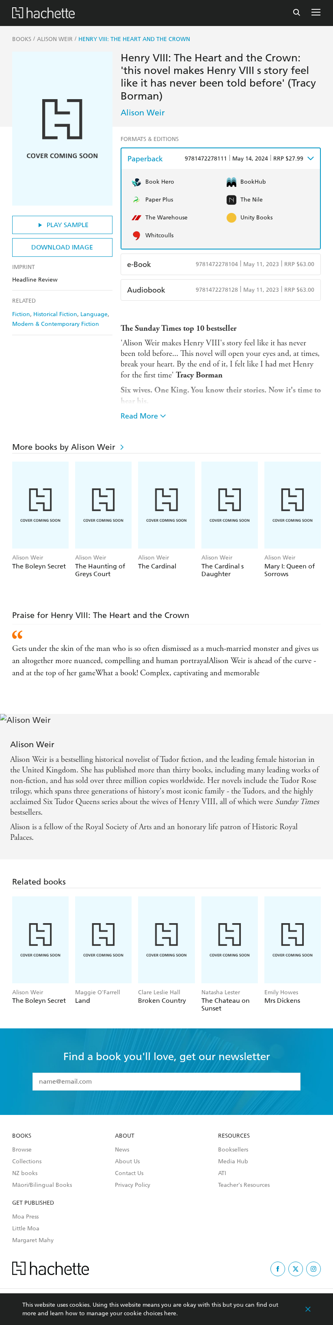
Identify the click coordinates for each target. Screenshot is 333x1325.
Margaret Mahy (33, 1240)
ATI (222, 1173)
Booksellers (233, 1150)
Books (21, 1136)
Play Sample (68, 225)
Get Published (33, 1203)
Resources (234, 1136)
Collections (26, 1162)
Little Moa (25, 1229)
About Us (127, 1162)
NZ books (24, 1173)
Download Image (62, 247)
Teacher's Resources (244, 1185)
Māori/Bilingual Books (42, 1185)
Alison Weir (143, 112)
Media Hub (233, 1162)
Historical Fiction (55, 314)
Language (94, 314)
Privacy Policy (132, 1185)
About (124, 1136)
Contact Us (129, 1173)
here (170, 1313)
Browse (22, 1150)
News (122, 1150)
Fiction (21, 314)
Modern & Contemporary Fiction (55, 324)
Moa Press (25, 1217)
